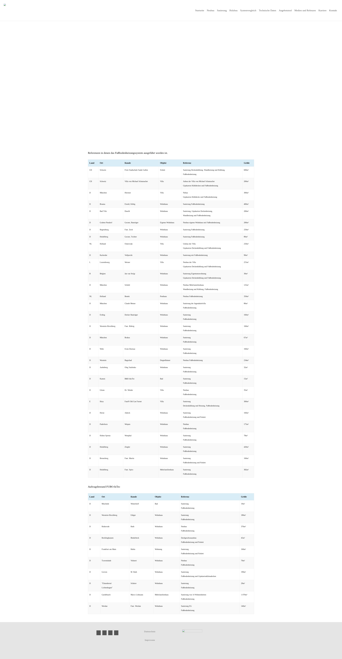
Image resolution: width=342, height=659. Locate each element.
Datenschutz (149, 631)
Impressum (150, 640)
